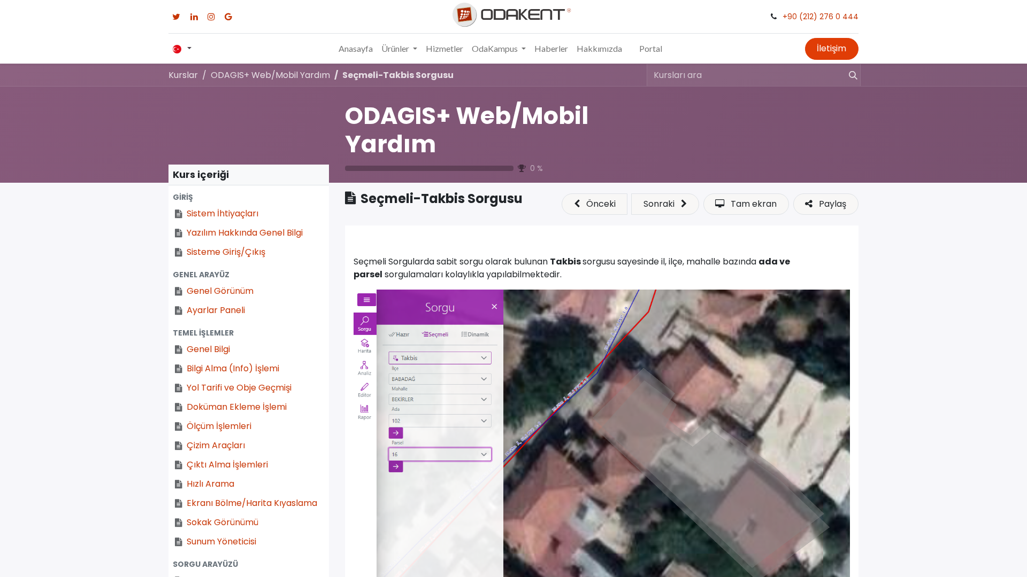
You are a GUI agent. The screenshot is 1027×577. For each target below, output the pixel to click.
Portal (650, 48)
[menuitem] (355, 48)
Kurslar (183, 75)
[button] (248, 197)
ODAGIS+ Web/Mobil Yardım (466, 129)
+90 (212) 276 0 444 (821, 16)
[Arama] (848, 74)
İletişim (831, 48)
